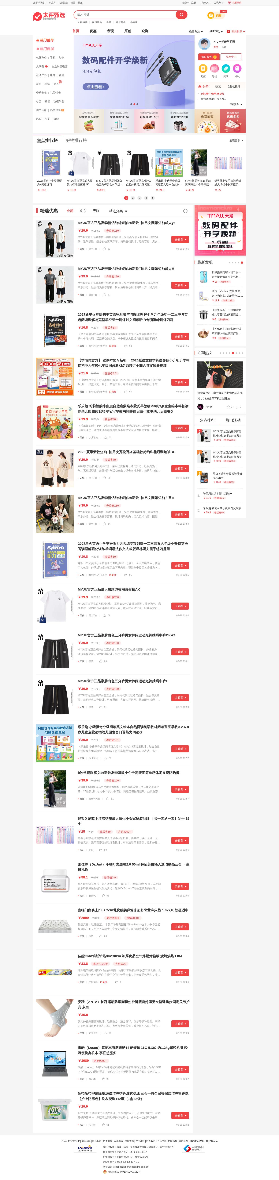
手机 (108, 22)
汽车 (38, 118)
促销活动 (97, 22)
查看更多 (234, 104)
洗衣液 (92, 1125)
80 (105, 850)
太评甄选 (63, 2)
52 (110, 437)
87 (109, 294)
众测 (145, 31)
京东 (83, 211)
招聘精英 (172, 1141)
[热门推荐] (54, 40)
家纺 (47, 83)
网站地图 (183, 1141)
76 (110, 1033)
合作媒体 (118, 1141)
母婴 (38, 101)
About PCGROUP (70, 1141)
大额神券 (82, 22)
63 (109, 249)
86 (105, 661)
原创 (127, 31)
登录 (184, 2)
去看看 (179, 239)
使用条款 (140, 1141)
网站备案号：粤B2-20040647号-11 (121, 1162)
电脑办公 (41, 57)
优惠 (93, 31)
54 (109, 524)
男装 (91, 661)
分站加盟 (161, 1141)
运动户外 (41, 75)
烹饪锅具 (93, 982)
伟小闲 (209, 406)
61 (107, 1125)
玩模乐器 (59, 101)
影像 (61, 57)
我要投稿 (236, 2)
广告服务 (107, 1141)
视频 (80, 2)
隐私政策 (96, 1141)
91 (105, 707)
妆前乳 (92, 895)
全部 (70, 211)
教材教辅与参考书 (98, 346)
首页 (76, 31)
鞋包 (61, 75)
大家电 (40, 66)
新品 (73, 2)
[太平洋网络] (85, 1147)
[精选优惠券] (233, 121)
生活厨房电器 (60, 66)
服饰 (52, 75)
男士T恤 (93, 249)
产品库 (52, 2)
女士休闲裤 (94, 798)
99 (107, 1079)
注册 (193, 2)
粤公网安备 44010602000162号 (124, 1171)
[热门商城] (54, 48)
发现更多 (234, 140)
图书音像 (41, 110)
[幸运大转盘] (207, 121)
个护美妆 (41, 92)
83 (107, 895)
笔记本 (92, 1079)
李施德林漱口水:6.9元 (213, 99)
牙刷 (91, 850)
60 (130, 391)
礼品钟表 (55, 92)
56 (130, 575)
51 (112, 798)
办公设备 (55, 110)
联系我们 (150, 1141)
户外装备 (93, 1033)
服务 (47, 118)
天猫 (96, 211)
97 (232, 407)
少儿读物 (93, 437)
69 (105, 936)
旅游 (56, 118)
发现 (110, 31)
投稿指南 (129, 1141)
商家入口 (206, 2)
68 (109, 615)
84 (130, 346)
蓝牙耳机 (121, 22)
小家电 (134, 22)
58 (109, 478)
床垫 (91, 936)
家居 (38, 83)
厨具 (56, 83)
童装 (47, 101)
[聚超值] (49, 16)
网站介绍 (86, 1141)
